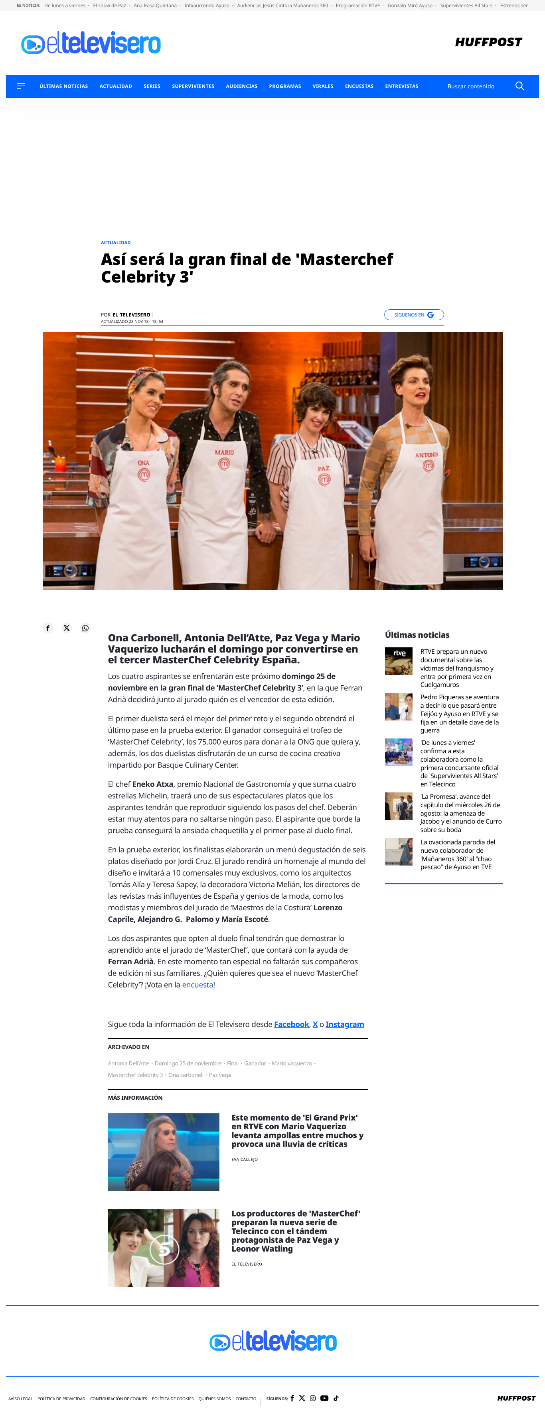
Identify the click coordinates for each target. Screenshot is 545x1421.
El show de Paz (110, 5)
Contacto (245, 1398)
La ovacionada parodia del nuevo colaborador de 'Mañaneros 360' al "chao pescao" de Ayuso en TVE (458, 854)
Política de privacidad (61, 1398)
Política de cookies (173, 1398)
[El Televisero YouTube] (324, 1398)
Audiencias (241, 86)
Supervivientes (193, 86)
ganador (255, 1063)
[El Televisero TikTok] (336, 1398)
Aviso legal (20, 1398)
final (233, 1063)
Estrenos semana (520, 5)
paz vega (220, 1075)
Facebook (291, 1024)
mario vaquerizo (292, 1063)
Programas (285, 86)
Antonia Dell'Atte (128, 1063)
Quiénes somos (214, 1398)
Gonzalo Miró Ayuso (411, 5)
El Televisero (131, 314)
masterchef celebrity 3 (135, 1075)
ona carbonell (185, 1075)
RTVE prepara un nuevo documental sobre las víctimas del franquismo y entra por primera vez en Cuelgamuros (457, 668)
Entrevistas (402, 86)
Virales (323, 86)
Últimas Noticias (63, 86)
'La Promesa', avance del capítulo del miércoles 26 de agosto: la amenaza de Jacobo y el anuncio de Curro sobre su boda (461, 813)
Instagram (345, 1024)
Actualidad (116, 86)
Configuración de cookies (118, 1398)
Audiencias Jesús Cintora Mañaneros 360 (283, 5)
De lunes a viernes (65, 5)
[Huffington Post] (489, 43)
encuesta (197, 984)
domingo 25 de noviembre (188, 1063)
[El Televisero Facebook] (292, 1399)
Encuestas (359, 86)
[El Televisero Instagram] (313, 1398)
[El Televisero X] (302, 1399)
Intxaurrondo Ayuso (207, 5)
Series (152, 86)
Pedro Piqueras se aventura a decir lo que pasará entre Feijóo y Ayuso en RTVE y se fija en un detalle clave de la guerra (460, 713)
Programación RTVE (358, 5)
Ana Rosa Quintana (156, 5)
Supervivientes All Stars (467, 5)
